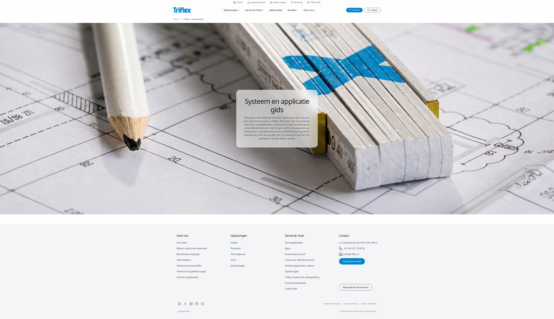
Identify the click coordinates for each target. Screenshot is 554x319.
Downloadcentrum (295, 254)
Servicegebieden (294, 242)
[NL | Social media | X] (185, 303)
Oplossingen (230, 10)
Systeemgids (292, 271)
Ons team (182, 242)
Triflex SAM (291, 288)
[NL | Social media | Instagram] (197, 303)
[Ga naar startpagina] (182, 10)
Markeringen (238, 265)
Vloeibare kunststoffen (189, 265)
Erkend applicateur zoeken (299, 265)
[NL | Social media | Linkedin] (191, 303)
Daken (234, 242)
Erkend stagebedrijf (187, 277)
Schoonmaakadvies (295, 283)
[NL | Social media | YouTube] (202, 303)
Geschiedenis (184, 259)
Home (176, 19)
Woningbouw (238, 254)
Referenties (275, 10)
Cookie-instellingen (368, 303)
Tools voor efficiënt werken (300, 259)
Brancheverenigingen (188, 254)
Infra (233, 259)
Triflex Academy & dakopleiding (302, 277)
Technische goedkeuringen (191, 271)
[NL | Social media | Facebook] (179, 303)
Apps (287, 248)
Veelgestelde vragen (332, 303)
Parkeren (236, 248)
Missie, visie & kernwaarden (192, 248)
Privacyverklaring (351, 303)
